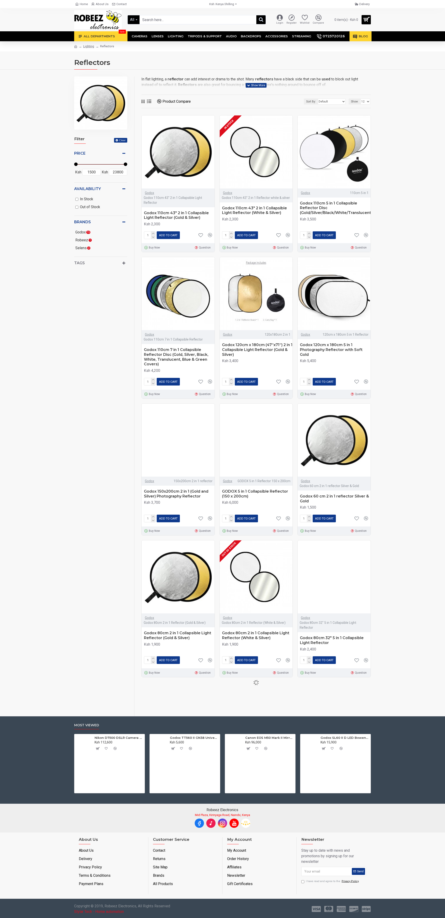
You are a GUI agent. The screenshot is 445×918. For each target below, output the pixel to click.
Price (80, 153)
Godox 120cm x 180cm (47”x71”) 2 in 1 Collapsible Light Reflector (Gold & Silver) (257, 350)
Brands (82, 222)
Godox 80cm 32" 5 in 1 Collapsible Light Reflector (332, 640)
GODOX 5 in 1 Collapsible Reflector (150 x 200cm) (255, 493)
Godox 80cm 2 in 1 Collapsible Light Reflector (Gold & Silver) (177, 635)
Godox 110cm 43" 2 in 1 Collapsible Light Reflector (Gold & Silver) (176, 215)
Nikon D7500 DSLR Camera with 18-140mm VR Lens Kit (217, 738)
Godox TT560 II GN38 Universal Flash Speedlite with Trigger (292, 738)
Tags (79, 263)
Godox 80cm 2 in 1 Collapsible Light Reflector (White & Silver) (255, 635)
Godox (149, 193)
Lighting (88, 46)
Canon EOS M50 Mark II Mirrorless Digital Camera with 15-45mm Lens (367, 738)
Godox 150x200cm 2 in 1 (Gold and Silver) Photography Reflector (176, 493)
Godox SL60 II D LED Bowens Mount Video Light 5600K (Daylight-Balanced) (142, 738)
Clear (122, 140)
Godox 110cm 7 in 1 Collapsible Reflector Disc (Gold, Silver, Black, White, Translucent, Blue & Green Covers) (176, 356)
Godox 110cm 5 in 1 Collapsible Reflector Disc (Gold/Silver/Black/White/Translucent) (336, 208)
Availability (87, 189)
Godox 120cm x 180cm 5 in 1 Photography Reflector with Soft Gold (331, 350)
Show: (355, 101)
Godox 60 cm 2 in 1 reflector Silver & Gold (334, 498)
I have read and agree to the (332, 881)
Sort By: (311, 101)
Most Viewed (86, 725)
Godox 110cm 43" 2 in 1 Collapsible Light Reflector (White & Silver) (254, 210)
